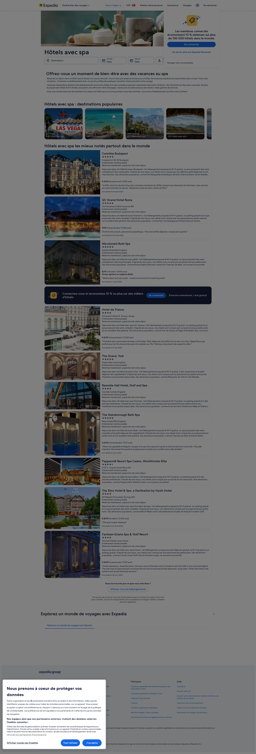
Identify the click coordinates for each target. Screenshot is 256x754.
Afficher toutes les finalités (22, 742)
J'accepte (91, 742)
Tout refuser (70, 742)
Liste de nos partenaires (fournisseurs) (26, 735)
